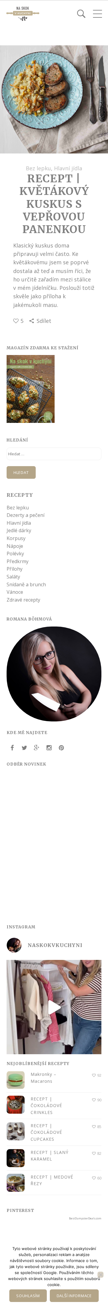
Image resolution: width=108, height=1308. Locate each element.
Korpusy (16, 538)
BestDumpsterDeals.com (85, 1218)
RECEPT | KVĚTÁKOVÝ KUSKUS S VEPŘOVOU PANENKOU (54, 204)
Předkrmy (17, 561)
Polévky (15, 553)
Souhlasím (28, 1295)
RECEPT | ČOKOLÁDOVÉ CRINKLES (46, 1105)
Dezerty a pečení (25, 515)
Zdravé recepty (23, 599)
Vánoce (15, 592)
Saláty (13, 576)
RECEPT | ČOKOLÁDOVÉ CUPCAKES (46, 1132)
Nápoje (15, 546)
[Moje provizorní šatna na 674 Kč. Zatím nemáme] (54, 1007)
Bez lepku (38, 168)
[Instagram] (49, 747)
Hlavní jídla (68, 168)
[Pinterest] (61, 747)
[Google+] (36, 747)
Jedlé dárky (19, 530)
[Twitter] (24, 747)
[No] (101, 1275)
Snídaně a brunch (26, 584)
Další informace (74, 1295)
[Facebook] (12, 747)
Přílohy (14, 569)
